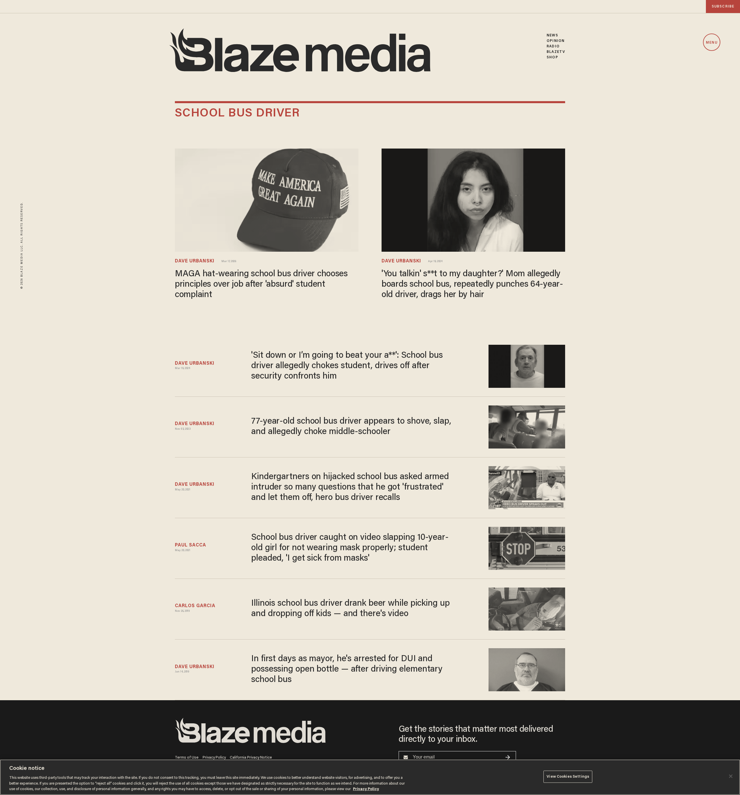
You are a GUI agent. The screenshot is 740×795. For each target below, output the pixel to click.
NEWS (552, 35)
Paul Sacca (190, 545)
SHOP (552, 57)
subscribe (723, 6)
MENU (711, 43)
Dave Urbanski (194, 261)
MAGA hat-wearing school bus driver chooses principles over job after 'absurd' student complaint (261, 284)
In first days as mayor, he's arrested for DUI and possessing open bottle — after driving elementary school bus (347, 669)
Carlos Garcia (195, 606)
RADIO (553, 46)
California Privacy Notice (251, 757)
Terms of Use (187, 757)
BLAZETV (556, 52)
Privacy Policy (214, 757)
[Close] (730, 776)
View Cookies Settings (568, 777)
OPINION (556, 41)
